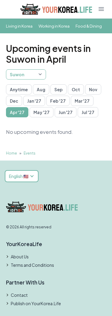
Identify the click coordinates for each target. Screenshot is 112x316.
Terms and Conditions (32, 265)
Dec (14, 101)
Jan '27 (34, 101)
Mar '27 (82, 101)
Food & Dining (89, 26)
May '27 (41, 112)
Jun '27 (66, 112)
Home (11, 153)
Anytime (19, 89)
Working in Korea (54, 26)
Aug (41, 89)
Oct (76, 89)
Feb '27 (58, 101)
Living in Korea (19, 26)
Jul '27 (88, 112)
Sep (58, 89)
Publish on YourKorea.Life (36, 303)
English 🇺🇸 (18, 176)
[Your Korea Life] (56, 9)
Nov (93, 89)
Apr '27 (17, 112)
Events (30, 153)
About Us (20, 256)
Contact (19, 295)
